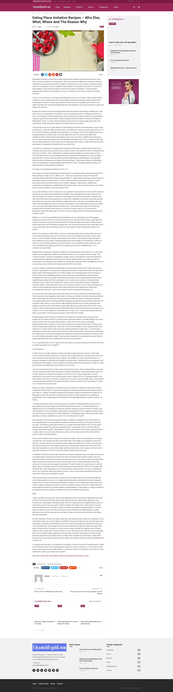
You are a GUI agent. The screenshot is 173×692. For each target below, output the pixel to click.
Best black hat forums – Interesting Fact (123, 68)
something (97, 538)
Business (67, 7)
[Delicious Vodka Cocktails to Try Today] (45, 612)
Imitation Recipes (41, 564)
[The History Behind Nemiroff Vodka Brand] (91, 612)
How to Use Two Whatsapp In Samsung (48, 591)
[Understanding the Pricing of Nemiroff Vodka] (68, 612)
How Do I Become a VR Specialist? (122, 42)
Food (101, 26)
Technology (103, 7)
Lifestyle (79, 7)
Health (90, 7)
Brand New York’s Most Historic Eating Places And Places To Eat (65, 556)
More (116, 7)
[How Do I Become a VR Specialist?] (124, 31)
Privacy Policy (61, 1)
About (68, 1)
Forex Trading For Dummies (119, 60)
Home (54, 1)
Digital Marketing (111, 666)
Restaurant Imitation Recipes (54, 564)
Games (109, 654)
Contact (74, 1)
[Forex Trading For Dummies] (73, 671)
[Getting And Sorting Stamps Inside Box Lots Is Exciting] (73, 661)
